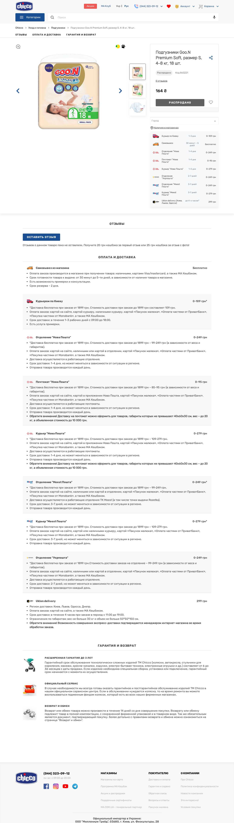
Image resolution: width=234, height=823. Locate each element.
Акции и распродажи (113, 793)
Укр (118, 6)
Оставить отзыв (41, 237)
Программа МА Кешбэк (114, 786)
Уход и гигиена (37, 27)
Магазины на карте (112, 779)
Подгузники (58, 27)
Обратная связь (158, 793)
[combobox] (184, 121)
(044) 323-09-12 (57, 773)
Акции (90, 6)
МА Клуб (106, 6)
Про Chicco (187, 779)
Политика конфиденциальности (200, 786)
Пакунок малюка (158, 807)
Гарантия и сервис (159, 786)
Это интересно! (190, 800)
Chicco (19, 27)
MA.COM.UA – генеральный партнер (121, 807)
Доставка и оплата (159, 779)
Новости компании (192, 793)
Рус (126, 6)
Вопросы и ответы (159, 800)
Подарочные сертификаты (116, 800)
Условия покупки (191, 807)
